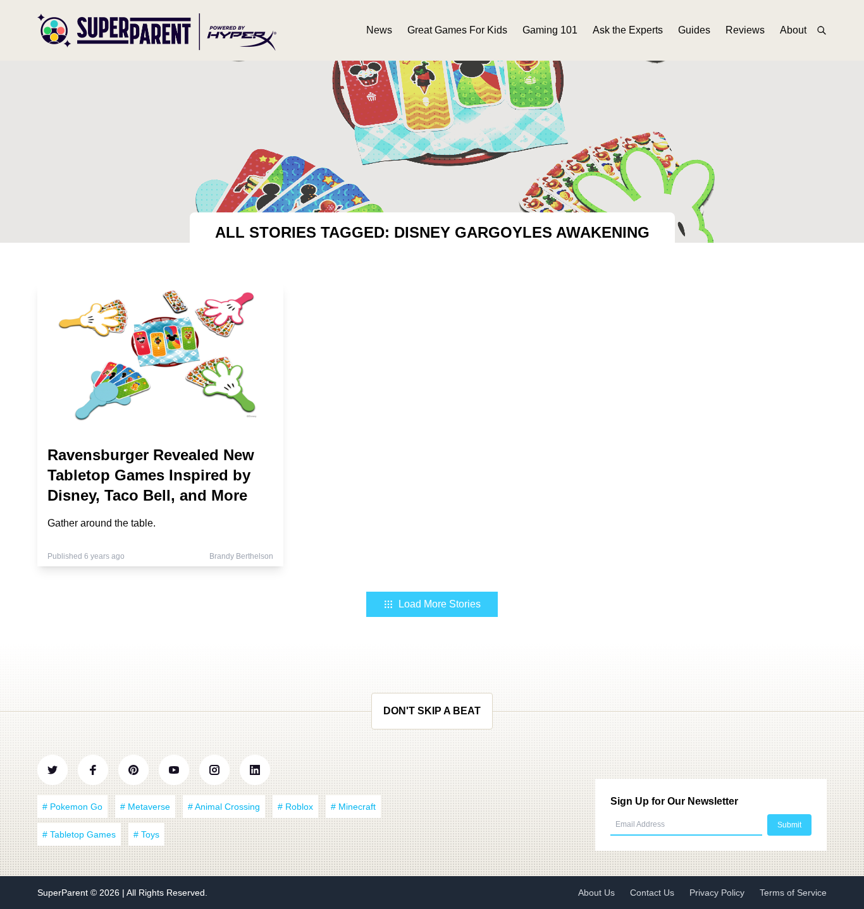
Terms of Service (793, 893)
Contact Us (652, 893)
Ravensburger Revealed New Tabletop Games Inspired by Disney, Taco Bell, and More (150, 475)
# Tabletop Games (79, 834)
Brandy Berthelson (241, 556)
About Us (596, 893)
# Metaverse (145, 807)
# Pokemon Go (72, 807)
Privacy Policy (716, 893)
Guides (694, 30)
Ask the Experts (628, 30)
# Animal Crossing (224, 807)
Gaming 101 (549, 30)
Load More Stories (439, 604)
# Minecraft (353, 807)
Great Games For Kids (457, 30)
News (379, 30)
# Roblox (295, 807)
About (793, 30)
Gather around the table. (101, 523)
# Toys (146, 834)
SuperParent (63, 893)
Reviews (745, 30)
